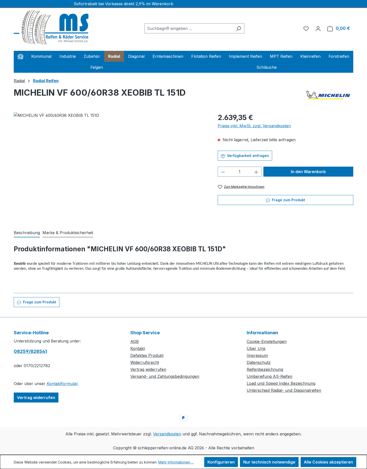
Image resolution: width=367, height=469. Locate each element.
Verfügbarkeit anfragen (247, 155)
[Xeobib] (110, 165)
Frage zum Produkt (288, 200)
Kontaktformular (62, 383)
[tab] (27, 232)
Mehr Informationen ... (175, 462)
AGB (134, 341)
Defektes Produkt (147, 355)
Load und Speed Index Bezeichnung (281, 383)
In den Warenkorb (308, 171)
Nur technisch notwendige (269, 462)
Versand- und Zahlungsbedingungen (164, 376)
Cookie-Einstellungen (267, 341)
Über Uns (256, 348)
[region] (111, 165)
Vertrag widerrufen (36, 397)
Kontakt (137, 348)
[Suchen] (238, 28)
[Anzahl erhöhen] (256, 172)
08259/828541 (30, 351)
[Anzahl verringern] (223, 172)
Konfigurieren (221, 462)
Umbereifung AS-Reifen (269, 376)
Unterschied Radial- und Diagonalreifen (284, 390)
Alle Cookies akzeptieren (328, 462)
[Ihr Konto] (318, 28)
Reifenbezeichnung (265, 369)
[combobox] (189, 28)
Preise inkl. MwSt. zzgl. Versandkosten (254, 125)
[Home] (20, 56)
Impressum (257, 355)
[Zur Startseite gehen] (51, 27)
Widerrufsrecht (144, 362)
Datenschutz (259, 362)
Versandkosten (167, 433)
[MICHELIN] (328, 95)
